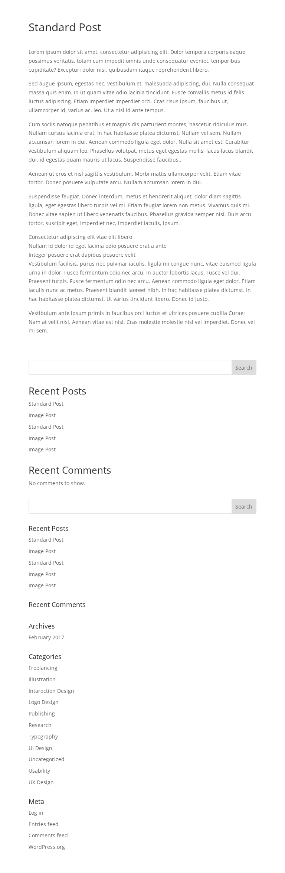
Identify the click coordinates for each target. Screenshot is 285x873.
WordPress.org (47, 846)
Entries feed (44, 824)
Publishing (42, 713)
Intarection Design (51, 690)
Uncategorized (47, 759)
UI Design (40, 748)
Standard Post (46, 403)
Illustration (42, 679)
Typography (43, 736)
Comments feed (48, 835)
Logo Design (44, 701)
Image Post (42, 415)
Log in (36, 812)
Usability (39, 770)
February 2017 (46, 637)
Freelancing (43, 667)
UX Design (41, 782)
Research (40, 724)
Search (243, 367)
